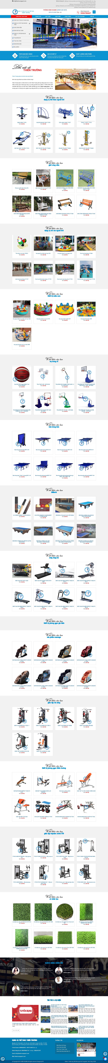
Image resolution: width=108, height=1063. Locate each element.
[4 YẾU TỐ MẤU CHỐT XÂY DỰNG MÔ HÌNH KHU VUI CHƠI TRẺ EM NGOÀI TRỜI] (73, 1030)
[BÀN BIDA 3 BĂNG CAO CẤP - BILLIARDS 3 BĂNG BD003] (43, 531)
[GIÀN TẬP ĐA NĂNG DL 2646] (43, 741)
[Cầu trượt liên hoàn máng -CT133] (43, 269)
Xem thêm (15, 1030)
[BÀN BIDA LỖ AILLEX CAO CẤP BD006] (64, 505)
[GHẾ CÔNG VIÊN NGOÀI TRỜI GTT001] (86, 203)
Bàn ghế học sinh (18, 30)
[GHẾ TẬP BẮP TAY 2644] (21, 806)
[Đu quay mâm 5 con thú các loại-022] (21, 308)
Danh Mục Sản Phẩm (21, 16)
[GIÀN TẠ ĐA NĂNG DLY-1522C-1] (21, 715)
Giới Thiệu (48, 16)
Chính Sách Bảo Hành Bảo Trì (63, 1051)
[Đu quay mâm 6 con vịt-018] (43, 308)
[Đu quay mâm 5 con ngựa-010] (64, 243)
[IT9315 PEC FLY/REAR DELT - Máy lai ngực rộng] (43, 872)
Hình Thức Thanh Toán (62, 1049)
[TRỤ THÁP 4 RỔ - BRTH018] (43, 374)
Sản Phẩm (58, 16)
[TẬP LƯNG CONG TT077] (64, 112)
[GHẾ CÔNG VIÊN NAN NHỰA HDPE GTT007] (21, 203)
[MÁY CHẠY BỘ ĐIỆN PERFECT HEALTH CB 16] (64, 570)
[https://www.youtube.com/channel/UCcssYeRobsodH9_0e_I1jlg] (80, 1)
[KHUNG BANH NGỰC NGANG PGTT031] (64, 806)
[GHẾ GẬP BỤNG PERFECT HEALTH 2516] (21, 781)
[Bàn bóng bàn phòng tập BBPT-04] (86, 465)
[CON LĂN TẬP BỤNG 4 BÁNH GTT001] (43, 806)
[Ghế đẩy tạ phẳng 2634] (64, 781)
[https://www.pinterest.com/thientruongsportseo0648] (83, 4)
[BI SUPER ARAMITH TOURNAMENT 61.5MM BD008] (43, 505)
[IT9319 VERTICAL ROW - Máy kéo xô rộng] (64, 846)
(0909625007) (22, 1047)
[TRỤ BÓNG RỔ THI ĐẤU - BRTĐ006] (64, 400)
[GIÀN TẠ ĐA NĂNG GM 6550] (86, 715)
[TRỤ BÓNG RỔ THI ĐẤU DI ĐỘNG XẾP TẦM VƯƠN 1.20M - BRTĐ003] (86, 374)
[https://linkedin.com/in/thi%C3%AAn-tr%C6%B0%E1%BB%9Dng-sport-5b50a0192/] (76, 5)
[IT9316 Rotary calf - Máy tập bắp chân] (64, 872)
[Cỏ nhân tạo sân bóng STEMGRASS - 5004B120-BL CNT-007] (21, 937)
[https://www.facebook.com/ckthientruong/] (85, 7)
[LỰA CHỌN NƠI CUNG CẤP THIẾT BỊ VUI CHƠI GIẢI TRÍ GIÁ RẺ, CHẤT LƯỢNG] (45, 1019)
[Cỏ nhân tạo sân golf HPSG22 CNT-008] (43, 911)
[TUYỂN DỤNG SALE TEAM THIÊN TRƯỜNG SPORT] (25, 1013)
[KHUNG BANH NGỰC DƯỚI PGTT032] (86, 806)
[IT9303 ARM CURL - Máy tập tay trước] (86, 872)
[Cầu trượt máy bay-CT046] (86, 243)
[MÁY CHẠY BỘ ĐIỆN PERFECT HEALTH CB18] (21, 596)
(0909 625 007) (62, 10)
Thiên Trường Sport (38, 43)
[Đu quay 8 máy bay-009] (86, 308)
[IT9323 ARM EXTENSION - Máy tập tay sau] (21, 846)
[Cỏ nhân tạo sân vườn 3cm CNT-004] (43, 937)
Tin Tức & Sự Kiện (79, 16)
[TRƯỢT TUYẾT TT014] (86, 112)
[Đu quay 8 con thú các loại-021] (43, 243)
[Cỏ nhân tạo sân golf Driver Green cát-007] (64, 911)
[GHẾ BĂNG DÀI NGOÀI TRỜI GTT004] (64, 203)
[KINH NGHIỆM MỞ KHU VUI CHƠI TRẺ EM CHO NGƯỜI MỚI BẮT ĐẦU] (45, 1030)
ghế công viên (18, 27)
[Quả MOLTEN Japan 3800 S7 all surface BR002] (21, 374)
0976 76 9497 (53, 12)
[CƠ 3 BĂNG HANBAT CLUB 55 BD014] (21, 505)
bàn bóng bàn (17, 44)
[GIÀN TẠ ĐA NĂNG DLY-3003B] (64, 715)
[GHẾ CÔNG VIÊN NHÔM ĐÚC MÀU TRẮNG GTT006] (43, 203)
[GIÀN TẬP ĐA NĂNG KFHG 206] (21, 741)
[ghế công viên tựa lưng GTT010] (43, 178)
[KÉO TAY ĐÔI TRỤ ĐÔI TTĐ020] (43, 138)
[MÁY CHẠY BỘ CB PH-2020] (21, 570)
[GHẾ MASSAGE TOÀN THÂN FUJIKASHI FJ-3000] (43, 675)
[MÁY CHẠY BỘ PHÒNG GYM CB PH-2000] (43, 570)
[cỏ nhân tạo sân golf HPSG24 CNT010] (21, 911)
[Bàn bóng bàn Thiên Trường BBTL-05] (21, 465)
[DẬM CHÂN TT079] (21, 112)
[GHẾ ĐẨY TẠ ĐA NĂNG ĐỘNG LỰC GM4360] (43, 781)
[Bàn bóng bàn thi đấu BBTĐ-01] (86, 439)
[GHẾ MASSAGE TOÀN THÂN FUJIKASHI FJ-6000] (21, 650)
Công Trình (68, 16)
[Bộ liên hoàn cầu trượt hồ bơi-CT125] (86, 269)
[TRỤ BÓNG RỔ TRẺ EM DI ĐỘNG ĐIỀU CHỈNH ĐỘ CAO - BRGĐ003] (21, 400)
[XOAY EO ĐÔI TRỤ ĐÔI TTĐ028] (86, 138)
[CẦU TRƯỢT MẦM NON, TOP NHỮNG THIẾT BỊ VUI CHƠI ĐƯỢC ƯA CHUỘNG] (73, 1008)
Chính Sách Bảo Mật (61, 1047)
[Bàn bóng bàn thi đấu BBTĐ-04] (21, 439)
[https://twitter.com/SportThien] (88, 2)
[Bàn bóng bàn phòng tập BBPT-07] (43, 465)
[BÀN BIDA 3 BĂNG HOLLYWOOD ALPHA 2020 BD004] (21, 531)
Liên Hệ (92, 16)
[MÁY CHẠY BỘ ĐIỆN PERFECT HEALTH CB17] (86, 570)
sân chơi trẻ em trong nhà (21, 20)
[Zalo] (105, 1053)
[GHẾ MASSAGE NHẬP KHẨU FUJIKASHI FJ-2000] (86, 675)
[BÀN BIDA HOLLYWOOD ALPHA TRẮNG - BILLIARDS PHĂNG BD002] (64, 531)
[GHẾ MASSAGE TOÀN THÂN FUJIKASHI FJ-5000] (43, 650)
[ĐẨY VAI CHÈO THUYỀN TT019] (21, 138)
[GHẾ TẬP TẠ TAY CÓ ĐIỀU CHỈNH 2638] (86, 781)
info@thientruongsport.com (19, 1)
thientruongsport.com (20, 1056)
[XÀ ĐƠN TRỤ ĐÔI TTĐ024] (64, 138)
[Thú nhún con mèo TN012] (21, 243)
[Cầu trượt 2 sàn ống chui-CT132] (64, 269)
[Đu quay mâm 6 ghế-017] (64, 308)
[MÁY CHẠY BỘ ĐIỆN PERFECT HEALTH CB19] (43, 596)
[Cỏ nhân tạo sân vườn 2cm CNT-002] (86, 937)
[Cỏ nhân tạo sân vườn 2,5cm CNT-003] (64, 937)
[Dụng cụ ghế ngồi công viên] (21, 178)
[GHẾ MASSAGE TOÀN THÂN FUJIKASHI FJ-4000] (86, 650)
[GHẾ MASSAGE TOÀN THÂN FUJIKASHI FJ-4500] (64, 650)
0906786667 (24, 1050)
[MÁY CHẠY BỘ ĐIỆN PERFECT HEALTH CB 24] (86, 596)
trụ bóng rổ (17, 37)
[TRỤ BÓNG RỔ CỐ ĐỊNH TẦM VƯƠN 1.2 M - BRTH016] (64, 374)
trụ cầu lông (17, 41)
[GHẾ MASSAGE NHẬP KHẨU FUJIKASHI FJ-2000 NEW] (64, 675)
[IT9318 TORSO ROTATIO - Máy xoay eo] (43, 846)
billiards (16, 47)
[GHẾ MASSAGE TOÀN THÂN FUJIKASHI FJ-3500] (21, 675)
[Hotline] (3, 1058)
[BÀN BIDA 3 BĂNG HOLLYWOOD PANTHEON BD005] (86, 505)
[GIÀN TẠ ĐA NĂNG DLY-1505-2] (43, 715)
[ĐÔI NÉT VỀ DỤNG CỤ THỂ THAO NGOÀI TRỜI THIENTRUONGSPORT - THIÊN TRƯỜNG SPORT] (45, 1008)
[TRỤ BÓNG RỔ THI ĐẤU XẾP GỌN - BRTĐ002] (43, 400)
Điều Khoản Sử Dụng (61, 1045)
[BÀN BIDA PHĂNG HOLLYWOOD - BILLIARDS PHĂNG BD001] (86, 531)
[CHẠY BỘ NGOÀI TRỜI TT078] (43, 112)
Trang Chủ (38, 16)
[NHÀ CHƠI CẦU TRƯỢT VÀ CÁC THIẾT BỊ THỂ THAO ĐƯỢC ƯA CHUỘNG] (73, 1019)
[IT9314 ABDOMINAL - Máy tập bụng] (21, 872)
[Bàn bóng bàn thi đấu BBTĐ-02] (64, 439)
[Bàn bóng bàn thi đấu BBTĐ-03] (43, 439)
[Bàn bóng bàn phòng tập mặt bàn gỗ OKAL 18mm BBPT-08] (64, 465)
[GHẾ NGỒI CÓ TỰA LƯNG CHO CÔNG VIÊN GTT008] (86, 178)
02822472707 (37, 1050)
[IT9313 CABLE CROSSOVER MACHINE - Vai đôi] (86, 846)
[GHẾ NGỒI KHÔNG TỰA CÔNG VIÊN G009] (64, 178)
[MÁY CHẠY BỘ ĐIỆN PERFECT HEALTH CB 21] (64, 596)
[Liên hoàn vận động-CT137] (21, 269)
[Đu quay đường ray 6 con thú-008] (21, 334)
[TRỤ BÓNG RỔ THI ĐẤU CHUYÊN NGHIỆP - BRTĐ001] (86, 400)
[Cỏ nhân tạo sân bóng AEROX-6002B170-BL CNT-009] (86, 911)
